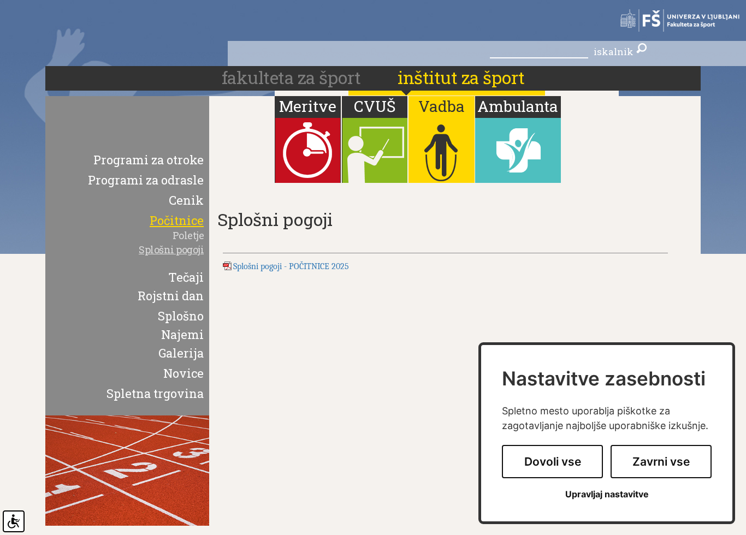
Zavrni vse (661, 461)
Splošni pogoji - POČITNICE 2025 (291, 266)
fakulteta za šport (293, 77)
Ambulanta (517, 106)
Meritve (307, 106)
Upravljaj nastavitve (607, 494)
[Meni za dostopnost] (13, 521)
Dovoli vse (552, 461)
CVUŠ (374, 106)
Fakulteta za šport (675, 20)
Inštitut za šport (461, 77)
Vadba (441, 106)
